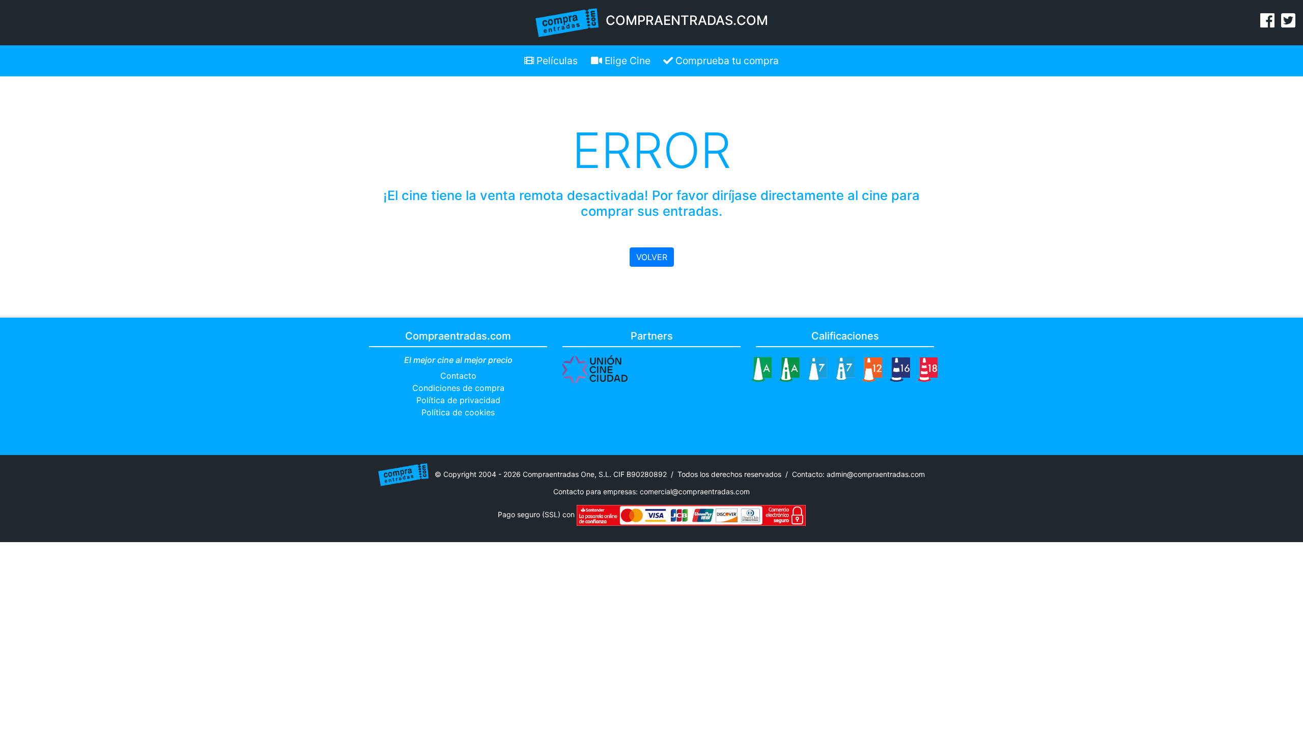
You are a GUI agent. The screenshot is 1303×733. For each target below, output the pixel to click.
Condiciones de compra (458, 388)
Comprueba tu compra (726, 60)
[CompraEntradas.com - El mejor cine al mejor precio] (567, 22)
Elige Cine (626, 60)
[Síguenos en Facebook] (1267, 23)
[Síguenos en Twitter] (1288, 23)
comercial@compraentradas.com (695, 491)
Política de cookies (458, 412)
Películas (556, 60)
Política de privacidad (458, 400)
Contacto (458, 376)
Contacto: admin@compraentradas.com (858, 473)
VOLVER (651, 257)
